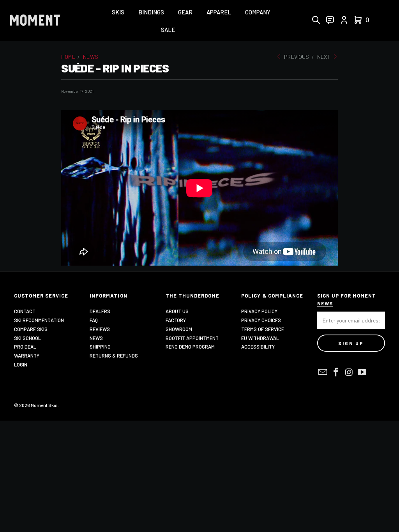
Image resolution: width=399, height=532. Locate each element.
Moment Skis (44, 405)
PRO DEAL (25, 347)
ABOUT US (177, 311)
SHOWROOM (179, 329)
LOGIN (20, 364)
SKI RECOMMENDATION (39, 320)
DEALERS (100, 311)
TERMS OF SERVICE (262, 329)
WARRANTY (26, 355)
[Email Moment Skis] (323, 372)
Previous (296, 56)
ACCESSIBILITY (258, 347)
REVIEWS (100, 329)
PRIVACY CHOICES (261, 320)
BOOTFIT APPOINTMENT (192, 338)
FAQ (94, 320)
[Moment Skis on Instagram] (349, 372)
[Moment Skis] (35, 20)
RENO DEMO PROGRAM (190, 347)
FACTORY (176, 320)
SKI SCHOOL (27, 338)
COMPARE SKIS (31, 329)
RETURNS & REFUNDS (114, 355)
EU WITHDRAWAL (260, 338)
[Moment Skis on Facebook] (336, 372)
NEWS (96, 338)
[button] (118, 12)
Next (324, 56)
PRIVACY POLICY (259, 311)
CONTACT (24, 311)
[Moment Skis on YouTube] (362, 372)
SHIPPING (100, 347)
